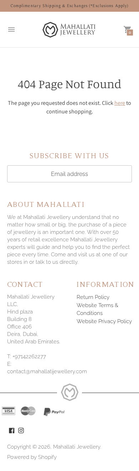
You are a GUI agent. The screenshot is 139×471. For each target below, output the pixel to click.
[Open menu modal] (11, 29)
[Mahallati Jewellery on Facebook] (12, 430)
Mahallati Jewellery (76, 447)
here (119, 103)
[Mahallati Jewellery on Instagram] (21, 430)
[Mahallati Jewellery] (69, 29)
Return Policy (93, 297)
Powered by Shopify (32, 457)
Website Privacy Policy (104, 321)
